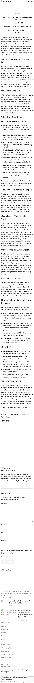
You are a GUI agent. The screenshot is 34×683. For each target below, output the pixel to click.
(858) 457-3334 (6, 421)
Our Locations (5, 664)
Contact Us (4, 661)
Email (3, 532)
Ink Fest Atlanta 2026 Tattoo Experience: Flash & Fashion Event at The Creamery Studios (25, 614)
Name (3, 524)
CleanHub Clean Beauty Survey (11, 239)
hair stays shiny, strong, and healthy (12, 234)
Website (3, 540)
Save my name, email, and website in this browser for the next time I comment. (16, 552)
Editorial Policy (6, 657)
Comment (4, 503)
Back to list (17, 486)
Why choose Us (6, 648)
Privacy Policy (5, 651)
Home (2, 11)
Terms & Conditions (7, 654)
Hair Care (8, 11)
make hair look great (7, 80)
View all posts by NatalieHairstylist (19, 481)
